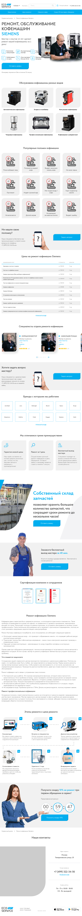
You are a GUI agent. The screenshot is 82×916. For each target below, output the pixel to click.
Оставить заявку (15, 66)
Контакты (24, 6)
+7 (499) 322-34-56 (75, 6)
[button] (41, 315)
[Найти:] (42, 5)
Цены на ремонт (26, 12)
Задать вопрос (66, 237)
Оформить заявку (43, 12)
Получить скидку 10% (55, 818)
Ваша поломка (12, 12)
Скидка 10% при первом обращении (64, 12)
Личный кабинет (63, 5)
